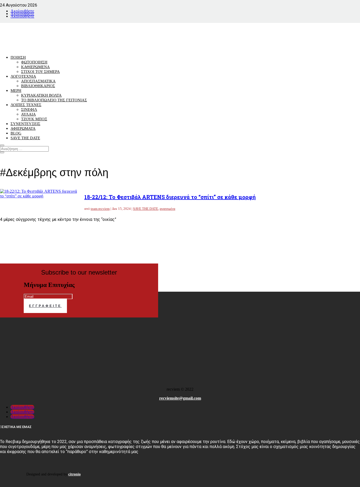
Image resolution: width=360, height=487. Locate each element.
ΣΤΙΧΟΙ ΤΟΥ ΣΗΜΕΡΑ (40, 71)
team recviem (100, 209)
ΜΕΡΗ (16, 90)
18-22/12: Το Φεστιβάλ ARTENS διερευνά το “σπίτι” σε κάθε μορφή (170, 196)
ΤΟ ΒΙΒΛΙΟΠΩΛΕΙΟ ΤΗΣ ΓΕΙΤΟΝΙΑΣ (54, 100)
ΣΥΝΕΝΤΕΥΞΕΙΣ (25, 124)
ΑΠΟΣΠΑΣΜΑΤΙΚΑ (38, 81)
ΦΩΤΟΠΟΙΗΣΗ (34, 62)
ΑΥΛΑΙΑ (28, 114)
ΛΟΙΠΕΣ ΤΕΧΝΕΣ (26, 105)
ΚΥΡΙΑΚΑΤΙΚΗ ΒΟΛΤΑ (41, 95)
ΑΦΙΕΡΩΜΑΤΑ (23, 128)
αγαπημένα (167, 209)
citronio (74, 474)
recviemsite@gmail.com (180, 398)
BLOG (16, 133)
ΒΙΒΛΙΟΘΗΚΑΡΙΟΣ (38, 86)
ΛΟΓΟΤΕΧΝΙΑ (23, 76)
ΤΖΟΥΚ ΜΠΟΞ (34, 119)
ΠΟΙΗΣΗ (18, 57)
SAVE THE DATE (25, 138)
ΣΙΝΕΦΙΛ (29, 109)
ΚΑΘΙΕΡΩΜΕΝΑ (35, 67)
